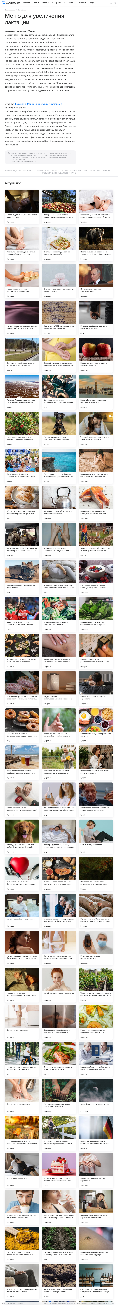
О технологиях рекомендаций (99, 1303)
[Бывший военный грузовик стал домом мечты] (22, 577)
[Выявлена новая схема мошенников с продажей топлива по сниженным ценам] (59, 392)
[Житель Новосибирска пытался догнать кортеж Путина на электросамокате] (22, 355)
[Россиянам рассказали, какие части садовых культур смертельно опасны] (59, 1096)
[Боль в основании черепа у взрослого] (96, 688)
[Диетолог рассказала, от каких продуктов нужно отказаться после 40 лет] (59, 874)
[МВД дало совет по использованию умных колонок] (59, 688)
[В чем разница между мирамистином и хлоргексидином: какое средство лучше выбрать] (96, 948)
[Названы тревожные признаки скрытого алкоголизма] (96, 1207)
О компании (11, 1303)
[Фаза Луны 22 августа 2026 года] (96, 1096)
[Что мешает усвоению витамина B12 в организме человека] (22, 651)
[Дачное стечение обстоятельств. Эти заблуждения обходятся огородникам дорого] (96, 540)
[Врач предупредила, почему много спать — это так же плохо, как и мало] (59, 837)
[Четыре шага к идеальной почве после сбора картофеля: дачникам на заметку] (59, 1281)
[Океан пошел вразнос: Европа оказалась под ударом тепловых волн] (59, 466)
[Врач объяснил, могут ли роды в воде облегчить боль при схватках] (59, 577)
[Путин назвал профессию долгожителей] (96, 281)
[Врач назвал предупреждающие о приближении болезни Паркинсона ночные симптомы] (22, 1281)
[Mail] (3, 3)
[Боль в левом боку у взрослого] (22, 911)
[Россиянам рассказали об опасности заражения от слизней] (22, 1133)
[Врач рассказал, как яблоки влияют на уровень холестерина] (59, 207)
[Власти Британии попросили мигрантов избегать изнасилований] (96, 392)
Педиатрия (22, 10)
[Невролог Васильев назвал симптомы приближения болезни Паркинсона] (59, 1133)
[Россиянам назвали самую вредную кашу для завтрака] (96, 577)
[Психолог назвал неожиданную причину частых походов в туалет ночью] (59, 948)
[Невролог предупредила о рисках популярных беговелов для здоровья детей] (22, 1059)
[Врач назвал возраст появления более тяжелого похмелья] (96, 799)
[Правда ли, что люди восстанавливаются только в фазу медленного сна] (22, 985)
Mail (3, 1303)
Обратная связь (82, 1303)
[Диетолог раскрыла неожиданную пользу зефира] (59, 281)
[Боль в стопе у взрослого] (22, 1096)
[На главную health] (12, 3)
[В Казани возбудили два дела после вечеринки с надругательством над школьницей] (96, 318)
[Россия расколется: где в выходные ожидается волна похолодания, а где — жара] (59, 429)
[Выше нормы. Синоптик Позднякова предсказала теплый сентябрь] (22, 466)
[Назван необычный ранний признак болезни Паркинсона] (59, 725)
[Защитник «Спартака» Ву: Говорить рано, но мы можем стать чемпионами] (22, 614)
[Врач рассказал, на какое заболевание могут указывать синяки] (59, 540)
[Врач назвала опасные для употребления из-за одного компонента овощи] (96, 614)
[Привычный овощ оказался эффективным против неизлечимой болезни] (59, 614)
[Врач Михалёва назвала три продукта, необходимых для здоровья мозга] (96, 503)
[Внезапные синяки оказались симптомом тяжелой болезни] (59, 651)
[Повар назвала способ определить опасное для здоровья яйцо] (22, 281)
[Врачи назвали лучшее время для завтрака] (96, 725)
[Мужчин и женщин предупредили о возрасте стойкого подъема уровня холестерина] (59, 911)
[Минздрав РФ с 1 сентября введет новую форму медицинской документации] (96, 1059)
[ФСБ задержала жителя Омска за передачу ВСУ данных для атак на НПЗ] (22, 540)
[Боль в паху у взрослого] (96, 837)
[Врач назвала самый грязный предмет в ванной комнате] (59, 1022)
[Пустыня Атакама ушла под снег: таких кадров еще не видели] (22, 392)
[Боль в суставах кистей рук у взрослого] (96, 1170)
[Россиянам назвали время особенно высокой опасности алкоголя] (22, 762)
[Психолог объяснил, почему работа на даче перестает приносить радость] (59, 762)
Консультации (10, 10)
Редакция (45, 1303)
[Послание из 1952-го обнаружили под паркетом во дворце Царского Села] (59, 318)
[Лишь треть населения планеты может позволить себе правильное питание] (59, 1059)
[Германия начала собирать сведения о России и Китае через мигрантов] (96, 1133)
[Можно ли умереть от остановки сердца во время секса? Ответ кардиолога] (96, 207)
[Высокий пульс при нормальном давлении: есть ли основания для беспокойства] (59, 355)
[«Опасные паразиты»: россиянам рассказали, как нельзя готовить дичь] (22, 688)
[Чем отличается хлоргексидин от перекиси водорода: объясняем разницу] (59, 799)
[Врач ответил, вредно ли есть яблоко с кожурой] (96, 355)
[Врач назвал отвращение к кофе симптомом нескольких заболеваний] (22, 1207)
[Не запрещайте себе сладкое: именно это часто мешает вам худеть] (59, 1170)
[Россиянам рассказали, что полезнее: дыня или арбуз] (96, 1022)
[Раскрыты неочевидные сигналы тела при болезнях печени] (22, 244)
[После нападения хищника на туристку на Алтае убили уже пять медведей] (96, 244)
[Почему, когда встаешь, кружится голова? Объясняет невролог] (22, 318)
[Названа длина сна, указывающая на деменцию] (22, 207)
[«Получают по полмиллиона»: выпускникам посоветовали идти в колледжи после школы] (96, 1281)
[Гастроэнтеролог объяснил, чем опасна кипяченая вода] (59, 503)
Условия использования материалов (62, 1303)
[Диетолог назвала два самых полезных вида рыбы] (59, 244)
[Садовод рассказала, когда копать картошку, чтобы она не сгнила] (59, 1244)
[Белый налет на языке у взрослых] (59, 985)
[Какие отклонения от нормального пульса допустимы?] (22, 799)
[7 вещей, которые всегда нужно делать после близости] (96, 429)
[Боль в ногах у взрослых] (22, 1022)
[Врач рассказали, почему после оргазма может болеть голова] (96, 466)
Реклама (20, 1303)
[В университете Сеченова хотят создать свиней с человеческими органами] (96, 911)
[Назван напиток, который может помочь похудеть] (96, 762)
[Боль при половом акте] (22, 1170)
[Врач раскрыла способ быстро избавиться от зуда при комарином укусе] (96, 1244)
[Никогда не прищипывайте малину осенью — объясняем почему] (22, 429)
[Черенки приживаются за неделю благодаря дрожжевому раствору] (96, 985)
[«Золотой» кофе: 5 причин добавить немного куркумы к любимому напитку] (22, 1244)
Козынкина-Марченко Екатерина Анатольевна (38, 104)
